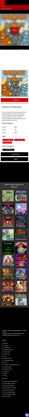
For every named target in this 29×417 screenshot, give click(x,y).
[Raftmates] (21, 300)
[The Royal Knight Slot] (8, 300)
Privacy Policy (6, 351)
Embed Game (16, 154)
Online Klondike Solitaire (9, 394)
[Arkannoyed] (8, 196)
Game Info (16, 100)
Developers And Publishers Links (11, 364)
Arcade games (8, 139)
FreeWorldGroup (9, 149)
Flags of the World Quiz (9, 385)
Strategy (5, 373)
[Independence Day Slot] (21, 248)
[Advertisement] (14, 59)
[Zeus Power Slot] (8, 261)
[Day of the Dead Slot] (8, 287)
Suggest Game (7, 347)
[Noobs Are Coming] (8, 209)
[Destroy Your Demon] (21, 209)
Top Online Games (7, 369)
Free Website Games (8, 360)
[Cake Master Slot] (21, 287)
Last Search (6, 371)
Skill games (8, 142)
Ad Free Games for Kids (9, 383)
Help (4, 356)
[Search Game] (27, 2)
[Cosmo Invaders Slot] (21, 261)
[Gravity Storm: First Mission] (21, 235)
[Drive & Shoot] (21, 196)
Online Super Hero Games (9, 387)
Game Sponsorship (8, 349)
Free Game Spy (7, 366)
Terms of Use (6, 354)
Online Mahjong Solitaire (9, 392)
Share (15, 159)
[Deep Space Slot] (21, 274)
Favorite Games (7, 358)
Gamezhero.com (17, 330)
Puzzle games (20, 139)
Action (4, 375)
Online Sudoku (7, 396)
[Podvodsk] (21, 222)
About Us (5, 343)
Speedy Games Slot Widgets (10, 381)
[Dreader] (8, 248)
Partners (5, 362)
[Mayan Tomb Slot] (8, 274)
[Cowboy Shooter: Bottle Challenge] (8, 222)
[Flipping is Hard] (8, 235)
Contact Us (6, 345)
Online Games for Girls (8, 390)
